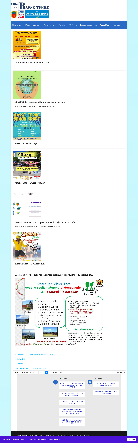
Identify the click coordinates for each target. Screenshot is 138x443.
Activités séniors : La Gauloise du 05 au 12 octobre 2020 (35, 354)
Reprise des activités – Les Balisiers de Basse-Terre (33, 368)
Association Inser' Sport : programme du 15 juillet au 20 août (45, 222)
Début (16, 372)
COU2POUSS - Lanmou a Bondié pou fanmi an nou (40, 102)
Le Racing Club (20, 359)
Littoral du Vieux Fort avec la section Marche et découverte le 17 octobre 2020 (54, 274)
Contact (117, 25)
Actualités (104, 25)
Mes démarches (32, 25)
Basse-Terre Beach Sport (27, 143)
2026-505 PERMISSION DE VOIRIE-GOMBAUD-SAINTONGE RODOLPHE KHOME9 (71, 412)
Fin (61, 372)
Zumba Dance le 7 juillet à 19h (30, 263)
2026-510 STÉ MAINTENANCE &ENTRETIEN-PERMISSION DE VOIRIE (71, 422)
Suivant (55, 372)
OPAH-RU (73, 25)
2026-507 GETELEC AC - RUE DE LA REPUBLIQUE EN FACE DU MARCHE (72, 385)
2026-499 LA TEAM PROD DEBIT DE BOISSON (106, 392)
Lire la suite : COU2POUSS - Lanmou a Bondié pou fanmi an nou (34, 106)
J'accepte (131, 439)
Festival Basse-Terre (88, 25)
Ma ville (61, 25)
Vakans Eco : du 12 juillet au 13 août (32, 62)
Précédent (24, 372)
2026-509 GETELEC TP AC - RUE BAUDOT (71, 403)
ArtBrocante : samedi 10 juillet (30, 182)
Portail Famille (50, 25)
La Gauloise (19, 364)
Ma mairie (16, 25)
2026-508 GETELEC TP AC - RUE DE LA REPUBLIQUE (72, 394)
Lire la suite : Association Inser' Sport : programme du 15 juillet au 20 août (37, 226)
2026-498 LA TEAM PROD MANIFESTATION (106, 384)
